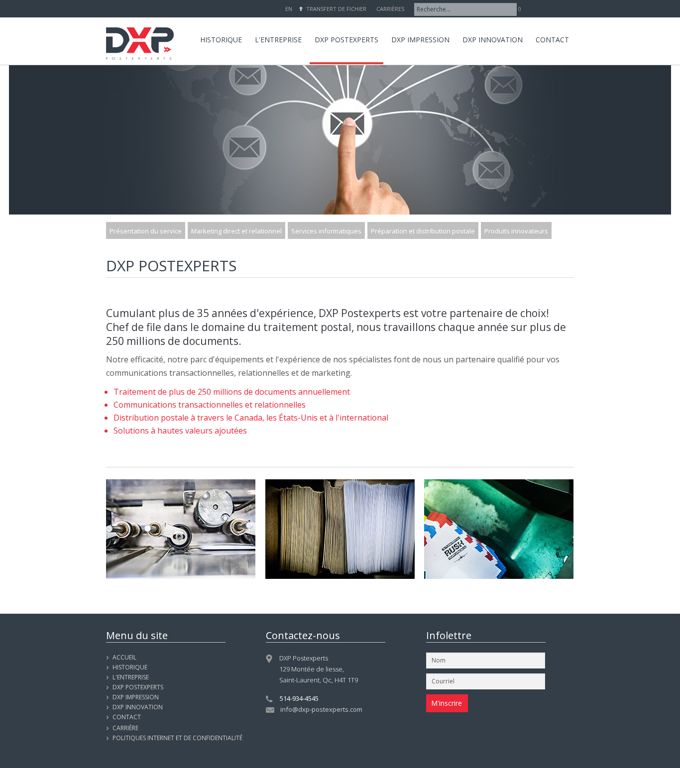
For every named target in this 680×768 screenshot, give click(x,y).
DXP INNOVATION (138, 707)
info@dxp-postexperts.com (321, 709)
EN (288, 8)
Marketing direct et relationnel (236, 230)
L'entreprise (131, 677)
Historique (130, 667)
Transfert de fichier (336, 8)
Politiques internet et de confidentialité (177, 738)
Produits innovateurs (516, 230)
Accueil (124, 657)
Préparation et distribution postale (423, 230)
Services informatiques (326, 230)
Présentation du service (146, 230)
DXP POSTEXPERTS (138, 687)
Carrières (390, 8)
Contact (127, 717)
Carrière (125, 728)
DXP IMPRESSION (136, 697)
